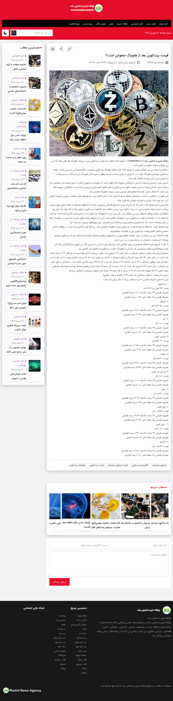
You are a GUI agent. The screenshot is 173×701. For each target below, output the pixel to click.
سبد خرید (82, 651)
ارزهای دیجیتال (159, 465)
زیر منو (62, 633)
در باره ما (61, 629)
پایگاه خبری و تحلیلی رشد (156, 161)
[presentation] (165, 512)
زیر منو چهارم (80, 642)
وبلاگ (83, 668)
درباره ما (82, 633)
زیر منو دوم (60, 642)
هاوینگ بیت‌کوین (77, 465)
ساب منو (61, 646)
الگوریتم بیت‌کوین (140, 465)
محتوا (62, 664)
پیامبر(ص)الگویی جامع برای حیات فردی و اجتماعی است (16, 285)
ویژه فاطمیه (74, 24)
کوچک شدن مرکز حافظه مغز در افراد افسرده (18, 140)
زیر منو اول (81, 638)
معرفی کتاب (100, 24)
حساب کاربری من (78, 624)
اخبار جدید (151, 24)
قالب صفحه (60, 659)
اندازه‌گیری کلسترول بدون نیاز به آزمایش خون (16, 263)
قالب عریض (81, 664)
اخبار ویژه (163, 24)
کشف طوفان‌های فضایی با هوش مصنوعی (18, 378)
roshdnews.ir (135, 161)
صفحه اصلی (59, 651)
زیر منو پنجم (59, 638)
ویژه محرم (87, 24)
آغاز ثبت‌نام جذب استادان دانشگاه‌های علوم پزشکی (16, 188)
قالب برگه (82, 659)
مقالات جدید (122, 24)
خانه (63, 624)
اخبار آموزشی (137, 24)
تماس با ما (81, 620)
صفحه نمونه (81, 655)
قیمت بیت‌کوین (97, 465)
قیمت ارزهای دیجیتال (118, 465)
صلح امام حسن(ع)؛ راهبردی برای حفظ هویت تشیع (17, 308)
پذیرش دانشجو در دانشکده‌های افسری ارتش (17, 91)
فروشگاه (61, 655)
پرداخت (61, 616)
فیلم (111, 24)
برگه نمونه (82, 616)
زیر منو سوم (81, 646)
